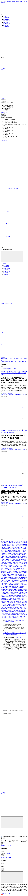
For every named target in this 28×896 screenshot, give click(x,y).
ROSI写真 (19, 611)
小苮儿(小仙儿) (13, 581)
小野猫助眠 (23, 580)
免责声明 (10, 633)
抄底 (17, 575)
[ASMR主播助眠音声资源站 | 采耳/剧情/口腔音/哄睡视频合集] (14, 621)
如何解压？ (6, 26)
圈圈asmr (16, 595)
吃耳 (21, 599)
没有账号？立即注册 (6, 845)
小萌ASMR (4, 581)
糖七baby (7, 557)
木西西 (10, 571)
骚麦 (8, 541)
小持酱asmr (11, 584)
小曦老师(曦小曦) (19, 583)
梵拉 (15, 566)
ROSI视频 (13, 611)
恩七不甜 (23, 575)
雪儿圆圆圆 (12, 542)
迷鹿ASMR (11, 545)
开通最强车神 (4, 140)
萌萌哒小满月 (8, 550)
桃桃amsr (19, 568)
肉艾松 (8, 554)
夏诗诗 (20, 593)
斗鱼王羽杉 (12, 574)
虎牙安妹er (17, 548)
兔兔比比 (18, 604)
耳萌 (25, 554)
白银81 (5, 559)
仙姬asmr (12, 605)
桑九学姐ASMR (11, 568)
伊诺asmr (6, 605)
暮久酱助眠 (22, 571)
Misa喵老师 (9, 613)
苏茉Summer (18, 551)
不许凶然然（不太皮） (18, 607)
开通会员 (5, 633)
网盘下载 (6, 20)
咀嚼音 (23, 598)
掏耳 (12, 575)
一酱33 (14, 608)
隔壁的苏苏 (20, 542)
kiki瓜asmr (12, 614)
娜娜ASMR (23, 587)
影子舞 (7, 578)
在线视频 (6, 19)
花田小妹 (4, 553)
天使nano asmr (20, 590)
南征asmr (18, 601)
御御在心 (14, 577)
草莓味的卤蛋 (10, 551)
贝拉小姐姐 (20, 547)
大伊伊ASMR (6, 593)
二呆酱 (17, 605)
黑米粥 (3, 541)
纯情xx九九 (20, 556)
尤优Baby (16, 580)
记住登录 (4, 853)
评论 (11, 368)
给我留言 (5, 25)
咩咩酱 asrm (17, 598)
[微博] (14, 684)
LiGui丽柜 (5, 614)
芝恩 (9, 553)
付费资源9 (4, 502)
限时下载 (6, 23)
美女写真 (5, 22)
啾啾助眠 (22, 596)
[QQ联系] (15, 673)
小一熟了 (4, 587)
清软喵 (23, 562)
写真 (4, 604)
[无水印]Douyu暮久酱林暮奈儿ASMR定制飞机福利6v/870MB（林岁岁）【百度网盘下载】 (14, 380)
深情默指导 (12, 563)
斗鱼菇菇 (5, 574)
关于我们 (15, 633)
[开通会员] (11, 736)
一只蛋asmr (9, 610)
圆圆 (6, 596)
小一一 (10, 587)
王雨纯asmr (20, 559)
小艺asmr (21, 581)
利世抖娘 (20, 602)
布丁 (11, 580)
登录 (2, 854)
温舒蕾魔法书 (6, 562)
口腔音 (11, 601)
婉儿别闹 (16, 587)
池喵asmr (11, 565)
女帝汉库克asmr (6, 590)
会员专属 (8, 393)
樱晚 (11, 566)
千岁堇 (23, 601)
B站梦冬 (10, 617)
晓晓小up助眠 (18, 572)
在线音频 (6, 17)
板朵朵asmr (4, 571)
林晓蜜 (16, 569)
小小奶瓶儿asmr (6, 586)
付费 (12, 393)
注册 (2, 870)
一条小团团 (20, 608)
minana (15, 613)
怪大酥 (3, 577)
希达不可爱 (5, 580)
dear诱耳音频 (12, 616)
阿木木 (14, 544)
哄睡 (10, 598)
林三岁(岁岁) (23, 569)
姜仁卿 (12, 589)
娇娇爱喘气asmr (5, 589)
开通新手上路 (4, 112)
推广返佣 (20, 633)
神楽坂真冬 (21, 557)
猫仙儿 (7, 560)
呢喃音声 (16, 599)
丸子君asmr (8, 607)
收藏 (14, 368)
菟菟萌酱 (16, 550)
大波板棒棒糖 (13, 592)
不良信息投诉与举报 (12, 634)
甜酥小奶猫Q (12, 559)
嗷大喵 (10, 596)
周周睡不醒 (9, 599)
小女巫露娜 (15, 586)
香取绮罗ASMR (15, 541)
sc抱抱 (7, 611)
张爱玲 (19, 578)
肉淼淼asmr (14, 554)
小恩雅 (18, 584)
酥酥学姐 (5, 545)
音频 (22, 541)
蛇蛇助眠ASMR (9, 548)
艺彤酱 (13, 553)
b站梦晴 (4, 617)
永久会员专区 (18, 565)
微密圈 (8, 577)
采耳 (19, 544)
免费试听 (7, 893)
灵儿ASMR (20, 560)
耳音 (20, 554)
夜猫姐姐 (14, 593)
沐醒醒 (23, 563)
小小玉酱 (24, 584)
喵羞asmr (16, 596)
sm (3, 611)
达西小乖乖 (19, 545)
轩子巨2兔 (13, 547)
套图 (13, 590)
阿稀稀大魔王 (6, 544)
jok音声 (19, 614)
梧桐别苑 (20, 566)
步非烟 (6, 566)
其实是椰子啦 (11, 604)
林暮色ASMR (9, 569)
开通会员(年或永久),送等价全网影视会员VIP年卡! (13, 361)
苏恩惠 (24, 551)
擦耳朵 (19, 574)
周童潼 (3, 599)
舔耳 (18, 553)
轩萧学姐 (6, 547)
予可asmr (23, 605)
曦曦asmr (16, 571)
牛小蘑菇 (13, 560)
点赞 (9, 368)
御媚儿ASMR (21, 577)
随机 (16, 368)
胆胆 (4, 554)
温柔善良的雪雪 (15, 562)
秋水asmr (14, 557)
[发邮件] (15, 708)
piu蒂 (4, 613)
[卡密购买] (11, 725)
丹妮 (2, 607)
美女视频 (4, 556)
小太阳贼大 (22, 586)
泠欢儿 (18, 563)
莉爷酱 (21, 550)
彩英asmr (13, 578)
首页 (4, 16)
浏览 (7, 368)
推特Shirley (6, 575)
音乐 (7, 542)
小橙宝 (11, 583)
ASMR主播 (18, 637)
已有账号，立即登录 (6, 857)
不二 (9, 608)
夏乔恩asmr (9, 595)
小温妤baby (5, 583)
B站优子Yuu (17, 617)
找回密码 (9, 853)
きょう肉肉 (16, 610)
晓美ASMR (10, 572)
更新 (4, 368)
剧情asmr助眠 (12, 602)
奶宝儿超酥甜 (19, 589)
